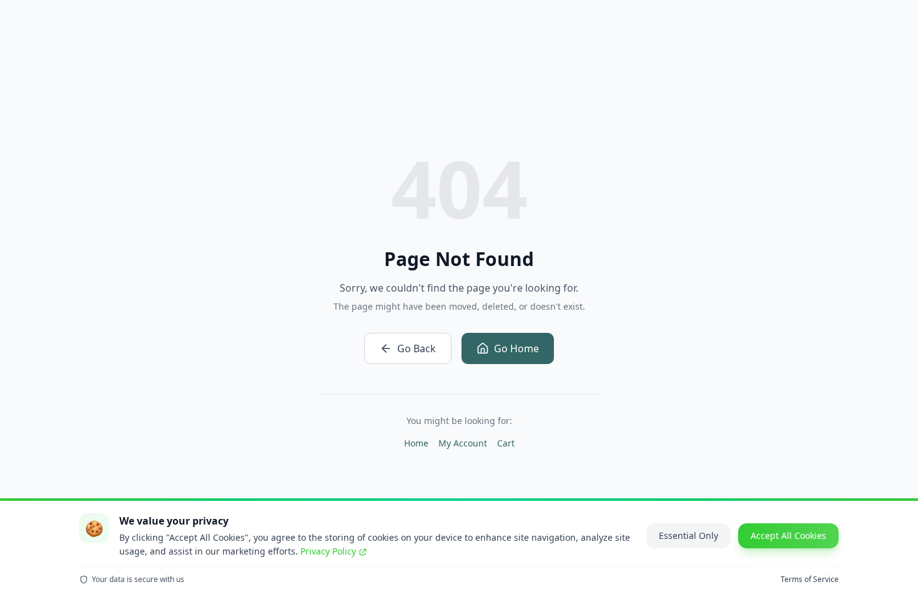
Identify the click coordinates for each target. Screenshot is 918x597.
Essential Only (688, 535)
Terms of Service (810, 580)
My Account (462, 443)
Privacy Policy (328, 551)
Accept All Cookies (788, 535)
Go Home (516, 348)
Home (416, 443)
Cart (506, 443)
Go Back (416, 348)
